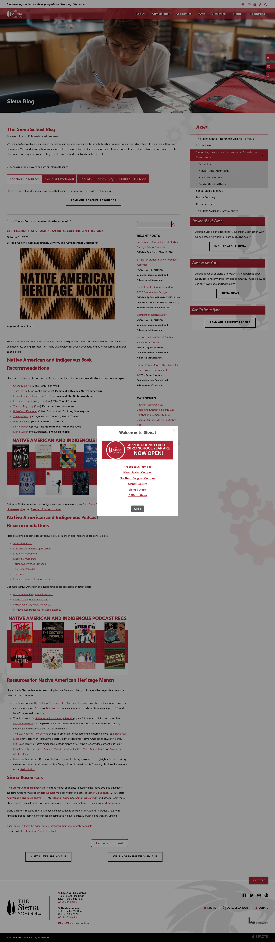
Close (137, 508)
